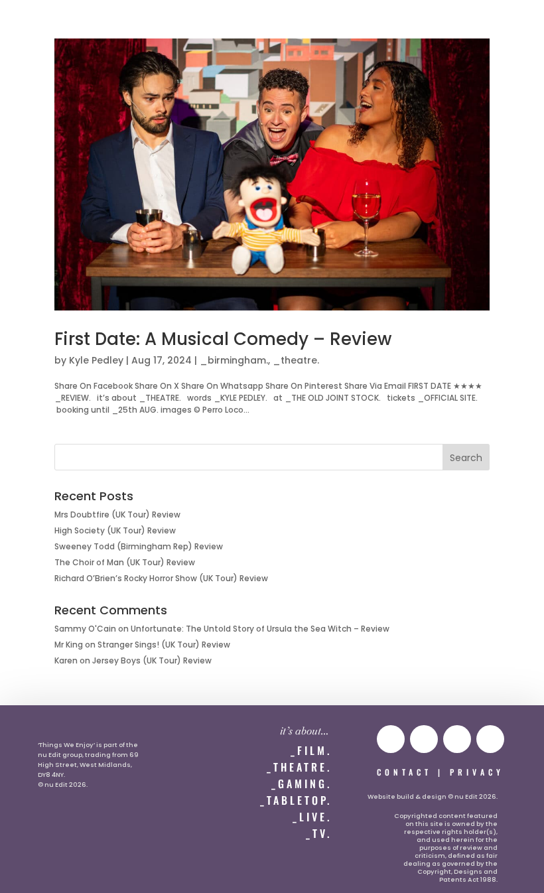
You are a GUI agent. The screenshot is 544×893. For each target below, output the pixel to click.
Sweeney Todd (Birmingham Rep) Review (138, 546)
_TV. (319, 833)
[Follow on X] (457, 739)
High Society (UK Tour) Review (115, 530)
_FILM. (311, 750)
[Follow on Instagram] (424, 739)
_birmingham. (234, 360)
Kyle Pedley (96, 360)
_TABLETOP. (296, 800)
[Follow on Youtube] (391, 739)
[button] (37, 24)
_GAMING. (301, 783)
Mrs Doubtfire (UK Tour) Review (117, 514)
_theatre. (296, 360)
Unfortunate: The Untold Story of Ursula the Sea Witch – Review (260, 628)
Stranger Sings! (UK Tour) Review (164, 644)
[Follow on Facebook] (490, 739)
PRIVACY (477, 772)
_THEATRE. (299, 767)
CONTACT (404, 772)
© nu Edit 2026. (63, 784)
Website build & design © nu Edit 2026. (433, 796)
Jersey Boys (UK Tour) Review (152, 660)
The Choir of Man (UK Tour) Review (124, 562)
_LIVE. (312, 817)
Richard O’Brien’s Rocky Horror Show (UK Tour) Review (161, 578)
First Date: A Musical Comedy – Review (222, 339)
